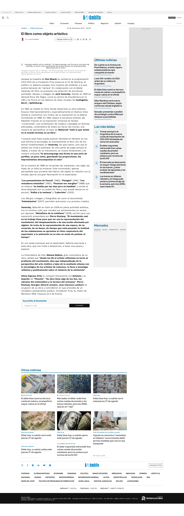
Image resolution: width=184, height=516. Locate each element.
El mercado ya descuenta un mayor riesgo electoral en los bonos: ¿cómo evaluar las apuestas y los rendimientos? (113, 167)
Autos (106, 477)
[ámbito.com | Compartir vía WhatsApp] (75, 39)
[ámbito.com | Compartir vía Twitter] (81, 39)
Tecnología (136, 477)
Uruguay (130, 23)
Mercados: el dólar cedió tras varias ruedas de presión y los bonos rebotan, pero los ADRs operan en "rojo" (72, 402)
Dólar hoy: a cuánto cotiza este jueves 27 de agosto (36, 451)
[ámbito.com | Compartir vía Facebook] (78, 39)
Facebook (27, 465)
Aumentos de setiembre (95, 12)
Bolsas (104, 229)
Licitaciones (133, 481)
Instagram (33, 465)
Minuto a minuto (64, 395)
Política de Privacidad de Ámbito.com (56, 481)
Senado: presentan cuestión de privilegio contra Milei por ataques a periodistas (108, 114)
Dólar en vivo (19, 12)
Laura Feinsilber (33, 39)
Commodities (113, 229)
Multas (119, 481)
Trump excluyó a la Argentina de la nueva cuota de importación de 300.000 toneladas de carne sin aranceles (112, 136)
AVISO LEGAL (84, 481)
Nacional (25, 477)
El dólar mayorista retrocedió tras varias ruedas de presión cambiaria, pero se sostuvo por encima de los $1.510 (111, 152)
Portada (25, 473)
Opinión (118, 23)
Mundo (37, 477)
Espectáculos (120, 477)
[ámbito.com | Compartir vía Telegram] (86, 39)
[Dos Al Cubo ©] (152, 498)
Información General (88, 477)
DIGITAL (68, 488)
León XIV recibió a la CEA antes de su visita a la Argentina (107, 81)
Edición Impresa (66, 477)
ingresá (179, 17)
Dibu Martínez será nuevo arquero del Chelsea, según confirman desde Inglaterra (108, 103)
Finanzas (78, 23)
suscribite (172, 17)
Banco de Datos (100, 473)
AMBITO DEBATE (112, 488)
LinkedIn (38, 465)
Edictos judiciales (103, 481)
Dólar (52, 23)
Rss (148, 477)
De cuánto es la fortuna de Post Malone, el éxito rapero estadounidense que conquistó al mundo (108, 68)
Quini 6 (109, 12)
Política (91, 23)
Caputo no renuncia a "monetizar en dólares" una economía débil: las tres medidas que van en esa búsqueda (109, 439)
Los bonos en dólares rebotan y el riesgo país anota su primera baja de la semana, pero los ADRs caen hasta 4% (112, 181)
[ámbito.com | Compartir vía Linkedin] (83, 39)
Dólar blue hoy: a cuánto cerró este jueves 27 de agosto (108, 400)
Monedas (97, 229)
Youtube (44, 465)
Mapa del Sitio (28, 481)
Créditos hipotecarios (34, 12)
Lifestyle (155, 473)
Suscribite (79, 305)
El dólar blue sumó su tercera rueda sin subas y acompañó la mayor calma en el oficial (109, 92)
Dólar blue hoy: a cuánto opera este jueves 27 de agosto (72, 436)
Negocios (104, 23)
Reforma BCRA (79, 12)
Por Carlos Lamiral (99, 456)
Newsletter (179, 23)
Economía (64, 23)
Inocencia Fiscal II (50, 12)
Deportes (50, 477)
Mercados (117, 473)
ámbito (24, 28)
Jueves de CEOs (66, 12)
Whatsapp (50, 465)
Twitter (22, 465)
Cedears (123, 229)
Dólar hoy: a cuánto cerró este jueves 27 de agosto (36, 436)
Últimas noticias (42, 473)
